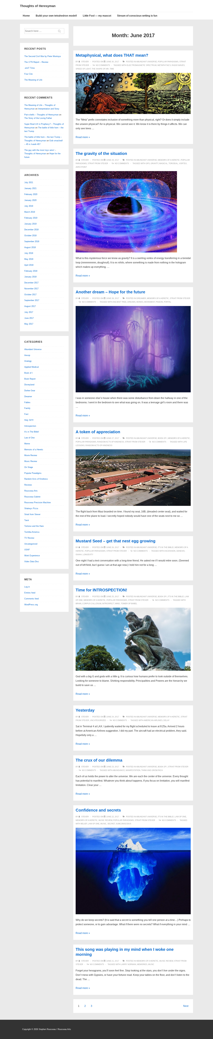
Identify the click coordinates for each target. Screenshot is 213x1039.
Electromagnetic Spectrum (142, 65)
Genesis (180, 551)
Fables (27, 402)
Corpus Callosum (91, 603)
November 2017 (31, 288)
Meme (27, 443)
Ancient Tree (119, 302)
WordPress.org (31, 604)
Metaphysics (164, 65)
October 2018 (30, 235)
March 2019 (29, 212)
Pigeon (159, 302)
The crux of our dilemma (99, 760)
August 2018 (30, 247)
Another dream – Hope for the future (110, 292)
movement (149, 302)
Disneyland (29, 384)
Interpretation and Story (48, 109)
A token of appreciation (98, 431)
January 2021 (30, 188)
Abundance (119, 770)
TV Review (29, 538)
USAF (27, 549)
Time (112, 69)
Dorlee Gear (29, 390)
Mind (117, 603)
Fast (26, 414)
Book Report (30, 379)
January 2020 (30, 200)
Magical (163, 163)
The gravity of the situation (101, 153)
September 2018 (31, 241)
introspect (108, 603)
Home (26, 15)
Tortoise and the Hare (34, 526)
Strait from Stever (98, 163)
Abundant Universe (146, 62)
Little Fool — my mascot (97, 15)
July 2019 (28, 206)
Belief (84, 824)
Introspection (30, 426)
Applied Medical (31, 367)
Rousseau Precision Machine (37, 502)
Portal (167, 302)
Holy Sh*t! (29, 420)
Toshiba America (31, 532)
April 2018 (28, 265)
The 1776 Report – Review (36, 62)
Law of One (180, 817)
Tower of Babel (129, 603)
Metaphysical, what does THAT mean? (112, 55)
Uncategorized (98, 720)
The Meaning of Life (33, 80)
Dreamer (141, 298)
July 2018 (28, 253)
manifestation (133, 770)
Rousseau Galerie (32, 497)
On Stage (28, 467)
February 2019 (30, 218)
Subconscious (123, 824)
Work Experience (32, 555)
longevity (88, 554)
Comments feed (31, 598)
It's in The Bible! (166, 547)
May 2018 (28, 259)
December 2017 (31, 282)
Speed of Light (83, 69)
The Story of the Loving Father (38, 118)
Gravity (154, 163)
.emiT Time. (29, 68)
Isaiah (79, 554)
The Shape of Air (100, 69)
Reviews (28, 485)
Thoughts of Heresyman (38, 6)
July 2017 (28, 312)
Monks (139, 302)
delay (166, 720)
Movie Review (30, 455)
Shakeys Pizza (31, 508)
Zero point (81, 167)
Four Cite (28, 74)
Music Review (105, 820)
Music (103, 824)
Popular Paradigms (168, 62)
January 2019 (30, 224)
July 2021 (28, 182)
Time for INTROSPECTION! (101, 590)
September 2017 (31, 300)
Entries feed (29, 593)
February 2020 (30, 194)
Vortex (183, 163)
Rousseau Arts (31, 491)
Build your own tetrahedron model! (56, 15)
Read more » (83, 137)
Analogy (28, 361)
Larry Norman (128, 964)
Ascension (169, 551)
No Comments (103, 65)
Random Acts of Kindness (110, 442)
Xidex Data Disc (31, 561)
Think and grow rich (152, 770)
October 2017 (30, 294)
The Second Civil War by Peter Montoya (42, 56)
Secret (111, 824)
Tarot (26, 520)
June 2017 (29, 318)
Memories (142, 964)
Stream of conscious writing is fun (137, 15)
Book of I (162, 438)
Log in (27, 587)
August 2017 (30, 306)
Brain (78, 603)
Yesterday (85, 710)
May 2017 (28, 324)
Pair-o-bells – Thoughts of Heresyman (41, 115)
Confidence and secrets (98, 810)
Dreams (131, 302)
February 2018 (30, 271)
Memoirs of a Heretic (169, 160)
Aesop (27, 355)
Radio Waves (178, 65)
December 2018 (31, 229)
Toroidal (173, 163)
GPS (148, 163)
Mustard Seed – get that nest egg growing (115, 541)
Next (185, 1006)
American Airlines (153, 720)
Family (27, 408)
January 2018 (30, 277)
